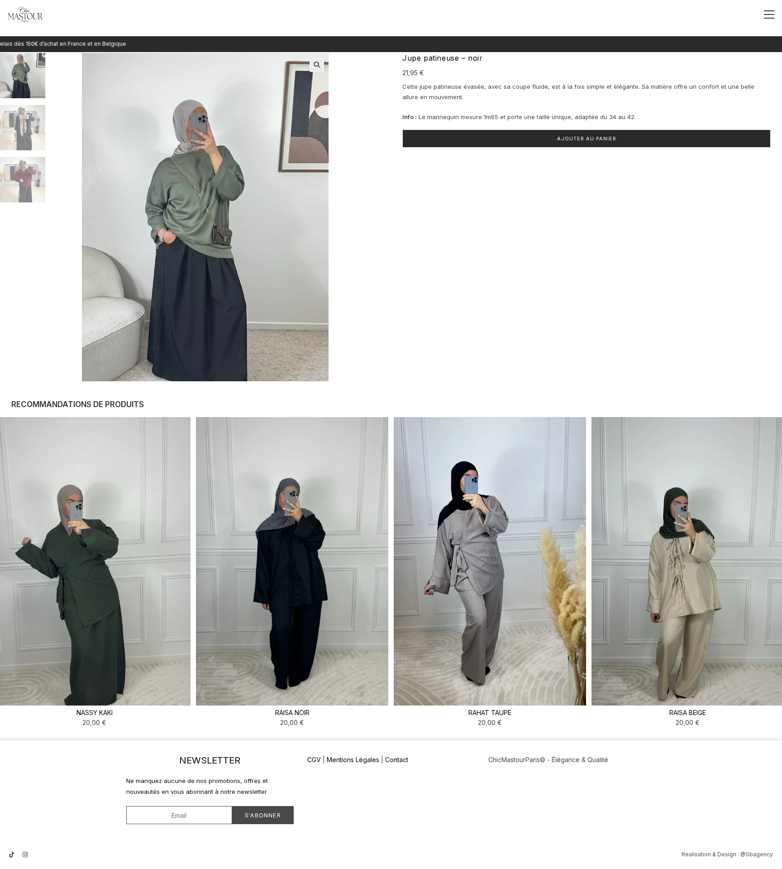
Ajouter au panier (586, 138)
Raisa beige (687, 712)
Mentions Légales (353, 759)
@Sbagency (756, 854)
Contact (396, 759)
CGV (314, 759)
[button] (317, 65)
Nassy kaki (94, 712)
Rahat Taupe (489, 712)
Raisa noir (292, 712)
